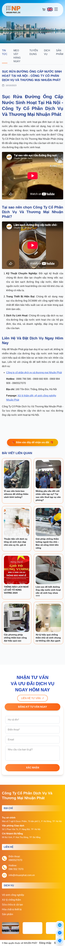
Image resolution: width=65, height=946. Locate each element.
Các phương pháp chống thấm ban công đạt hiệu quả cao (15, 637)
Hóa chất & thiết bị (12, 909)
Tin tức (4, 52)
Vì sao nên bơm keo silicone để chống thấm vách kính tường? (16, 494)
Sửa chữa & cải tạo (12, 904)
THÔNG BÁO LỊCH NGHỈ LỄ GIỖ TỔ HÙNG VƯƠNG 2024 (16, 590)
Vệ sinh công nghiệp (13, 895)
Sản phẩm (59, 52)
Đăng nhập (45, 943)
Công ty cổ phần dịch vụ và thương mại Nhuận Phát (34, 372)
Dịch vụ (47, 52)
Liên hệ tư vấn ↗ (32, 698)
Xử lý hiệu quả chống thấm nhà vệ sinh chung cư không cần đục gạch (48, 637)
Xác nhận (32, 767)
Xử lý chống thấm (11, 899)
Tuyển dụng (33, 52)
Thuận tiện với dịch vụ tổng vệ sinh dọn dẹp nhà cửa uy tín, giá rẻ (15, 542)
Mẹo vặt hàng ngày (17, 56)
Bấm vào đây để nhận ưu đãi (32, 442)
